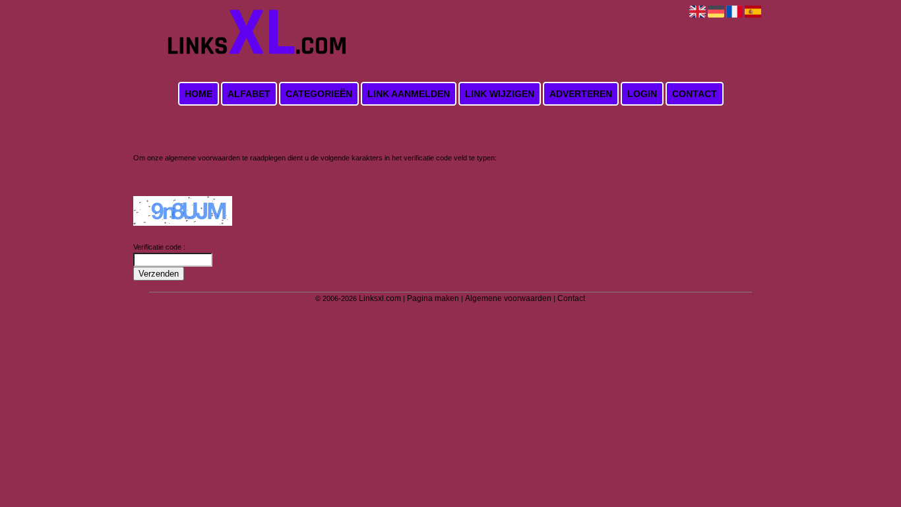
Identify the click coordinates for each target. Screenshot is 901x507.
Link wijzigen (499, 93)
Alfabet (249, 93)
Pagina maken (433, 298)
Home (198, 93)
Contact (694, 93)
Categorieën (319, 93)
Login (642, 93)
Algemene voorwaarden (508, 298)
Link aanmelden (408, 93)
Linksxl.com (380, 298)
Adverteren (580, 93)
